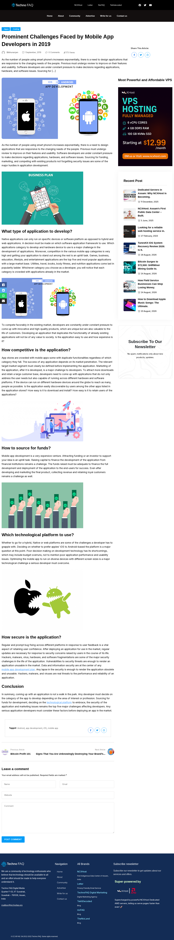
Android (21, 728)
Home (49, 16)
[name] (134, 55)
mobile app (53, 728)
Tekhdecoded (116, 5)
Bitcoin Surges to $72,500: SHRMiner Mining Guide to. (149, 265)
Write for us (105, 16)
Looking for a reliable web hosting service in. (151, 229)
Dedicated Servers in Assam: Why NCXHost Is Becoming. (152, 193)
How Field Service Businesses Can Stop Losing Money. (150, 284)
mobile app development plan (18, 669)
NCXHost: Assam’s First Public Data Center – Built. (152, 212)
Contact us (122, 16)
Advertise (90, 16)
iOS (45, 728)
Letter (90, 5)
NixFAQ (101, 5)
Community (74, 16)
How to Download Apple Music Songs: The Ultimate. (152, 302)
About (61, 16)
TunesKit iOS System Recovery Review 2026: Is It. (151, 246)
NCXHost (78, 5)
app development (34, 728)
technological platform (59, 702)
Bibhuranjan (12, 52)
